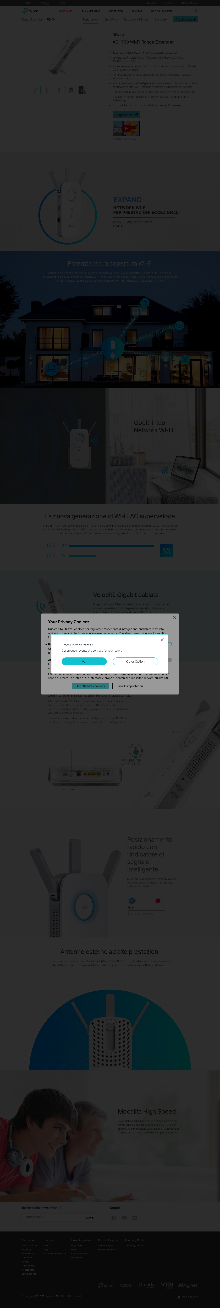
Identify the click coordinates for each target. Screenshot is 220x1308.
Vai (84, 661)
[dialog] (110, 654)
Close (162, 639)
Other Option (135, 661)
